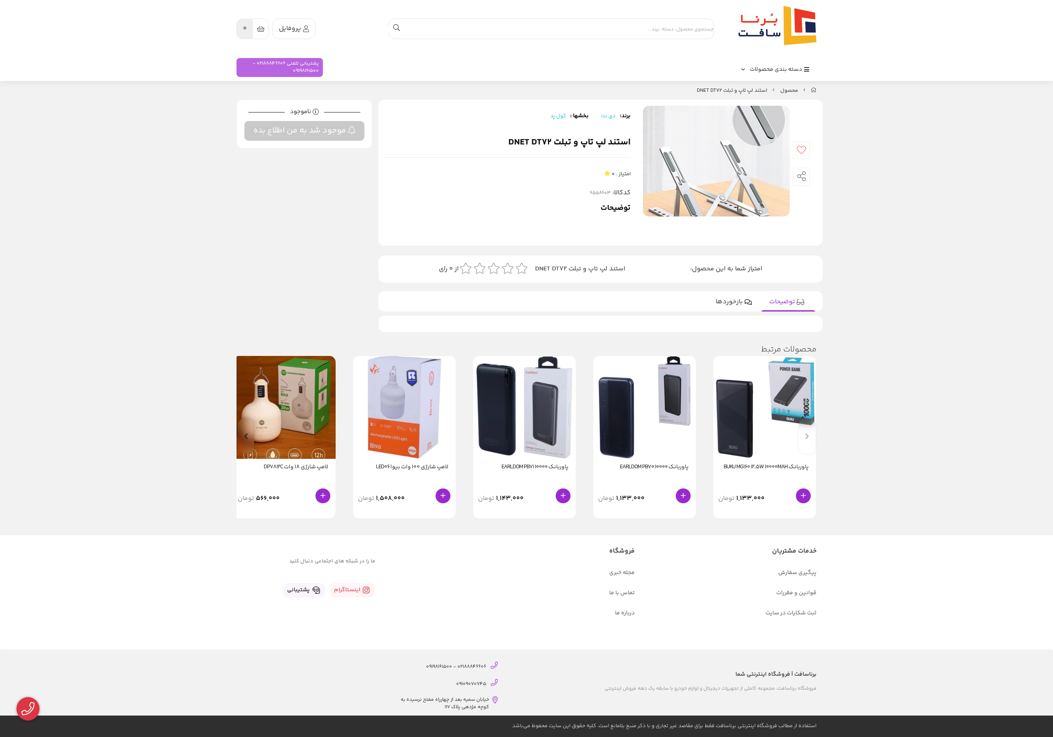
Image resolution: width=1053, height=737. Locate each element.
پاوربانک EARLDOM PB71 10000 (534, 467)
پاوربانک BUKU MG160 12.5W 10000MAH (766, 467)
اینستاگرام (348, 590)
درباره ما (625, 613)
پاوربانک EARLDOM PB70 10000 (654, 467)
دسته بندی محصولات (776, 69)
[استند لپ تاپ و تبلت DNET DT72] (775, 25)
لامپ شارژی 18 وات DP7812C (296, 467)
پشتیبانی (299, 590)
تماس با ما (622, 593)
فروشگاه (622, 551)
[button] (246, 435)
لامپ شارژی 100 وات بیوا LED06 (412, 467)
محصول (789, 90)
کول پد (558, 116)
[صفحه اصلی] (813, 90)
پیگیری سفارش (797, 572)
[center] (396, 28)
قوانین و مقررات (796, 593)
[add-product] (803, 496)
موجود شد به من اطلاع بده (300, 130)
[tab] (788, 302)
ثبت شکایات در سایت (790, 613)
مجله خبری (622, 572)
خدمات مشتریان (794, 551)
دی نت (608, 116)
